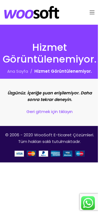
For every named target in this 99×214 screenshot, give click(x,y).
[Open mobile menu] (92, 12)
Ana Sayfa (17, 71)
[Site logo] (31, 12)
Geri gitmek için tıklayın (49, 111)
